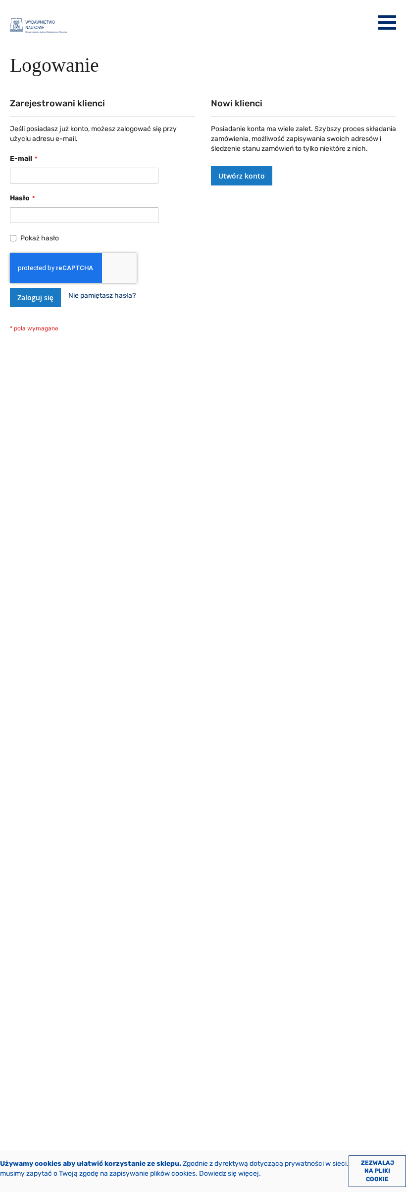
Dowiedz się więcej (229, 1173)
